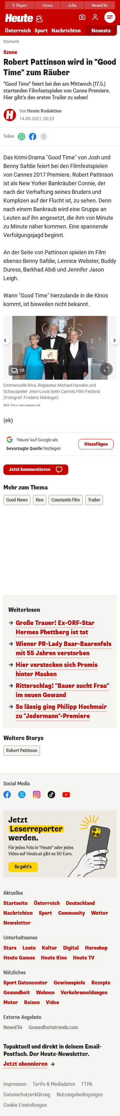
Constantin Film (65, 500)
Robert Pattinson (21, 751)
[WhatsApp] (21, 136)
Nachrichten (18, 913)
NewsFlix (99, 5)
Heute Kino (54, 958)
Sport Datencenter (25, 983)
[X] (22, 794)
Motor (10, 1002)
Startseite (11, 41)
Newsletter (16, 923)
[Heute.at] (19, 18)
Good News (17, 500)
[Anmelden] (95, 17)
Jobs (72, 5)
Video (52, 1002)
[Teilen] (43, 136)
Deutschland (80, 903)
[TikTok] (51, 794)
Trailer (94, 500)
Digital (71, 948)
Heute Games (19, 958)
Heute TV (83, 958)
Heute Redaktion (44, 111)
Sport (41, 30)
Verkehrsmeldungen (84, 993)
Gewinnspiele (69, 983)
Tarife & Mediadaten (54, 1084)
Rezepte (100, 983)
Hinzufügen (96, 444)
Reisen (32, 1002)
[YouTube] (66, 794)
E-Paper (20, 5)
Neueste (101, 30)
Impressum (14, 1084)
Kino (39, 500)
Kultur (49, 948)
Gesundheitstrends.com (53, 1027)
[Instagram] (36, 794)
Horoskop (96, 948)
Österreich (18, 30)
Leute (29, 948)
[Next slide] (114, 341)
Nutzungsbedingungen (80, 1094)
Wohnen (45, 993)
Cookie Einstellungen (25, 1105)
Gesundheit (16, 993)
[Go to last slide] (6, 341)
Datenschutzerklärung (26, 1094)
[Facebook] (32, 136)
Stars (9, 948)
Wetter (99, 913)
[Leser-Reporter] (82, 17)
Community (71, 913)
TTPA (86, 1084)
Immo (47, 5)
